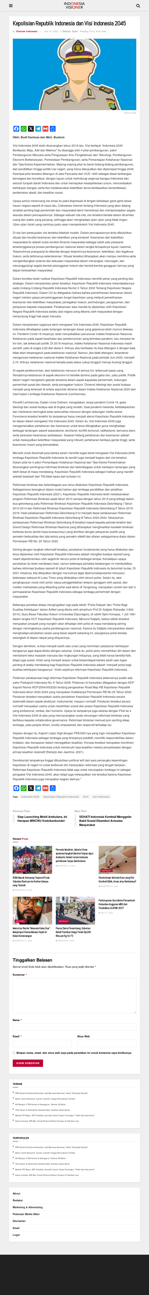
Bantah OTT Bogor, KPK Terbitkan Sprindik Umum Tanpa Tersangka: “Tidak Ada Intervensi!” (55, 1115)
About (16, 1193)
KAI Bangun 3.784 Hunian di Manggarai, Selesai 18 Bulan (40, 1104)
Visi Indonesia (101, 796)
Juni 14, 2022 (51, 31)
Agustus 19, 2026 (66, 865)
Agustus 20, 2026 (23, 890)
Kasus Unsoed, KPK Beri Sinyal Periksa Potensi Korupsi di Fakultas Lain (47, 1121)
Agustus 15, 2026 (109, 886)
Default (66, 31)
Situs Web (83, 1036)
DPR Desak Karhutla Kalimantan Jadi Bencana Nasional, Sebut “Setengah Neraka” (51, 1093)
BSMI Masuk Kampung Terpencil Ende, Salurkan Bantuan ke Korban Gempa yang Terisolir (31, 881)
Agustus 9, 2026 (65, 940)
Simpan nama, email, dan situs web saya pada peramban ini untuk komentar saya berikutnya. (74, 1053)
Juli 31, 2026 (106, 912)
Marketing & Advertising (28, 1207)
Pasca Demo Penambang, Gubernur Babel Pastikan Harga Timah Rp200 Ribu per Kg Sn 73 (73, 932)
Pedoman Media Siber (26, 1214)
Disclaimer (19, 1221)
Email (17, 1036)
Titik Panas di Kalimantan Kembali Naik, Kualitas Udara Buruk (42, 1110)
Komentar (20, 974)
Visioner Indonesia (26, 31)
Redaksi (18, 1200)
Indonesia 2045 (30, 796)
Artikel (20, 921)
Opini (75, 31)
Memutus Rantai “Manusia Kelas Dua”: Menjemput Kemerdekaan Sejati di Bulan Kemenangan (32, 932)
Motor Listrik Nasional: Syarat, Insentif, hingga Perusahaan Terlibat (45, 1098)
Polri (86, 796)
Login (16, 1235)
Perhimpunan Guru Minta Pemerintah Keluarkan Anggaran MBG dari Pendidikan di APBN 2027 (117, 904)
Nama (17, 1020)
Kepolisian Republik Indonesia (61, 796)
